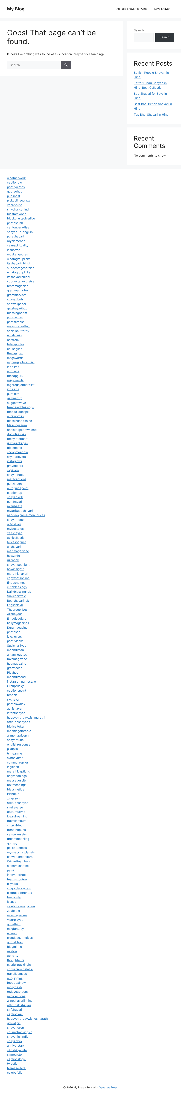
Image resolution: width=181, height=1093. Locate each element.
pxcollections (16, 996)
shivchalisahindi (18, 209)
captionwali (15, 1014)
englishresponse (18, 744)
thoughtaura (15, 960)
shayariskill (15, 497)
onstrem (13, 340)
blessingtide (15, 789)
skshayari (14, 699)
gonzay (12, 843)
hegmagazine (16, 663)
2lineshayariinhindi (20, 1000)
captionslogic (16, 1059)
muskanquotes (17, 254)
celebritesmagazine (21, 906)
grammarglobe (17, 290)
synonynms (15, 758)
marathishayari (17, 573)
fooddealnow (16, 982)
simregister (15, 1054)
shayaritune (15, 740)
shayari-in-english (20, 232)
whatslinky (14, 335)
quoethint (14, 924)
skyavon (13, 470)
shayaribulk (15, 299)
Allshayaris (14, 614)
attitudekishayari (19, 1005)
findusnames (16, 582)
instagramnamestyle (21, 681)
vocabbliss (14, 205)
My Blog (16, 8)
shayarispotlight (18, 564)
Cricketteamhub (18, 861)
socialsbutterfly (18, 331)
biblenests (14, 448)
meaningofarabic (19, 731)
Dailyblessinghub (19, 591)
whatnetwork (16, 178)
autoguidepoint (17, 488)
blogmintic (14, 946)
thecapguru (15, 353)
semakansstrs (17, 834)
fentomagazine (17, 286)
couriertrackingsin (19, 1032)
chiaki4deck (15, 825)
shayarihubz (15, 475)
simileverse (15, 807)
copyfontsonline (18, 578)
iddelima (13, 367)
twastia (12, 1063)
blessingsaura (17, 425)
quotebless (15, 942)
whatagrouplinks (18, 259)
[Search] (66, 65)
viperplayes (15, 919)
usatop (12, 951)
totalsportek (15, 344)
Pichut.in (13, 794)
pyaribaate (14, 506)
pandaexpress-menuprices (26, 515)
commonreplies (18, 762)
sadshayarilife (17, 1050)
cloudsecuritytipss (20, 937)
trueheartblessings (20, 407)
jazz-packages (17, 443)
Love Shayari (162, 8)
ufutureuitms (16, 812)
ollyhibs (12, 884)
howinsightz (15, 569)
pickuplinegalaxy (18, 200)
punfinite (13, 371)
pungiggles (14, 978)
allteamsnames (18, 866)
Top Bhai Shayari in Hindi (151, 114)
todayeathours (17, 991)
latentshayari (16, 713)
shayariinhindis (17, 1036)
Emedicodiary (16, 618)
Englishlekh (15, 605)
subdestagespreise (20, 268)
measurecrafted (18, 326)
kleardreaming (17, 816)
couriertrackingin (19, 964)
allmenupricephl (18, 735)
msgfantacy (15, 928)
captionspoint (16, 690)
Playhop (12, 672)
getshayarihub (17, 308)
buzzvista (14, 897)
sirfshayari (14, 1009)
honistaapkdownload (22, 430)
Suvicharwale (16, 596)
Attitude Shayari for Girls (131, 8)
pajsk (10, 870)
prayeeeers (15, 466)
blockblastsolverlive (21, 218)
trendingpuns (16, 830)
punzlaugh (14, 484)
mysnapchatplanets (21, 852)
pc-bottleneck (17, 848)
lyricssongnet (16, 542)
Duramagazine (17, 627)
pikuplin (12, 749)
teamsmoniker (17, 879)
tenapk (12, 695)
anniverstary (16, 1045)
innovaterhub (16, 875)
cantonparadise (18, 227)
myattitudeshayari (20, 510)
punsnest (13, 196)
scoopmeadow (17, 452)
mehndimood (16, 677)
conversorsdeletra (20, 857)
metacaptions (16, 479)
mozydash (14, 987)
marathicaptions (18, 771)
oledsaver (14, 524)
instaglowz (14, 461)
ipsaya (11, 901)
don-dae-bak (16, 434)
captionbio (14, 182)
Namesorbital (16, 1068)
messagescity (17, 780)
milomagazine (17, 915)
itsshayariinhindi (18, 263)
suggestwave (16, 403)
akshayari (14, 546)
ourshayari (14, 501)
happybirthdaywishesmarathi (27, 1018)
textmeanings (16, 785)
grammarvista (17, 295)
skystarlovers (16, 457)
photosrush (15, 223)
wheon (12, 933)
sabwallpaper (16, 304)
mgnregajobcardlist (20, 362)
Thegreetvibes (17, 609)
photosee (13, 632)
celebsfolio (14, 1072)
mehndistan (15, 650)
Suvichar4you (16, 645)
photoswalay (16, 704)
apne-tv (12, 955)
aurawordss (15, 416)
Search (139, 30)
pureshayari (15, 236)
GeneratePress (108, 1087)
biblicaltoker (15, 726)
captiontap (14, 492)
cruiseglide (14, 349)
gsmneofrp (14, 398)
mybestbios (15, 528)
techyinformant (17, 439)
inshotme (13, 250)
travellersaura (17, 821)
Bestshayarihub (18, 600)
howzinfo (13, 555)
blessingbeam (17, 313)
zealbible (13, 910)
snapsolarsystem (19, 888)
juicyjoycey (14, 636)
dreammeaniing (18, 839)
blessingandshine (19, 421)
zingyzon (13, 798)
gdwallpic (14, 1023)
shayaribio (14, 1041)
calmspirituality (17, 245)
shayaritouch (16, 519)
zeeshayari (14, 533)
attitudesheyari (17, 803)
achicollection (16, 537)
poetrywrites (16, 187)
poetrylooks (15, 641)
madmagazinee (18, 551)
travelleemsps (17, 973)
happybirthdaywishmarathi (26, 717)
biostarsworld (17, 214)
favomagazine (17, 659)
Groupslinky (15, 686)
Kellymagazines (18, 623)
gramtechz (14, 668)
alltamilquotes (17, 654)
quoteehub (14, 191)
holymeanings (17, 776)
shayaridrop (15, 1027)
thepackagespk (18, 412)
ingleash (13, 767)
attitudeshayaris (18, 722)
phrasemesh (16, 322)
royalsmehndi (16, 241)
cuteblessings (17, 587)
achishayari (15, 708)
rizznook (13, 560)
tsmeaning (14, 753)
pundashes (15, 317)
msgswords (15, 358)
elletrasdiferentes (19, 892)
